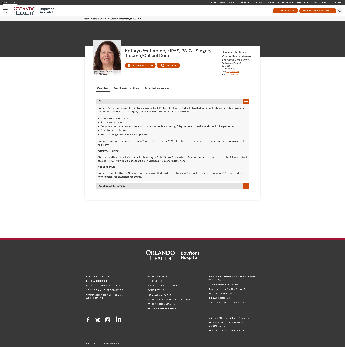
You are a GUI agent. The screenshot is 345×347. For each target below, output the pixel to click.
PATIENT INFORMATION (162, 304)
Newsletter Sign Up (307, 2)
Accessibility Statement (226, 330)
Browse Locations (265, 2)
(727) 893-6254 (232, 71)
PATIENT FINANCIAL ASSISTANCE (169, 299)
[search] (339, 10)
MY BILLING (155, 281)
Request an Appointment (317, 10)
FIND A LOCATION (98, 276)
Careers (337, 2)
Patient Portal (285, 2)
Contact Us (9, 2)
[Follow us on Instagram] (107, 320)
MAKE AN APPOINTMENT (163, 285)
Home (213, 2)
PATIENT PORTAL (158, 276)
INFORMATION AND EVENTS (226, 302)
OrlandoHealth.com (223, 284)
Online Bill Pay (285, 10)
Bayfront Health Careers (227, 289)
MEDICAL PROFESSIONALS (103, 285)
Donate (325, 2)
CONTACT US (155, 290)
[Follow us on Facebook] (88, 320)
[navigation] (172, 2)
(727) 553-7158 (232, 74)
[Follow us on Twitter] (97, 318)
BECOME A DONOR (220, 293)
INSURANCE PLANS (159, 294)
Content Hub (245, 2)
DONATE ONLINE (219, 298)
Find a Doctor (227, 2)
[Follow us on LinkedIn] (119, 319)
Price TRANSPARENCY (162, 308)
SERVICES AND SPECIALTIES (104, 290)
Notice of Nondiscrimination (230, 318)
